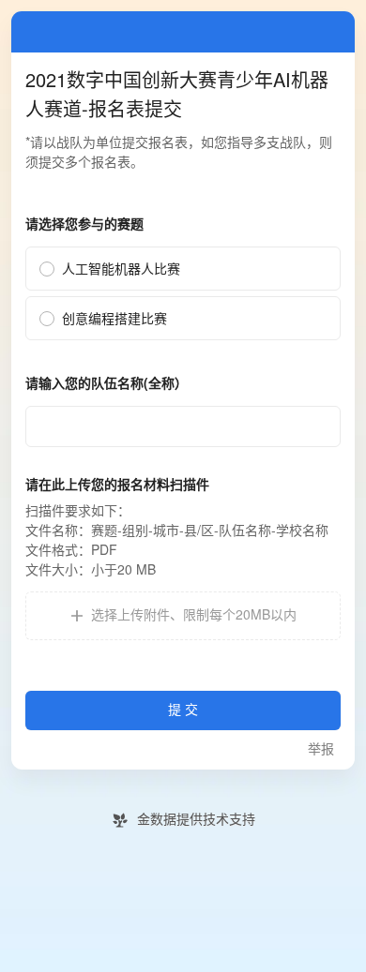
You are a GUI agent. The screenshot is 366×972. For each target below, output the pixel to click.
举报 (321, 749)
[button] (183, 615)
